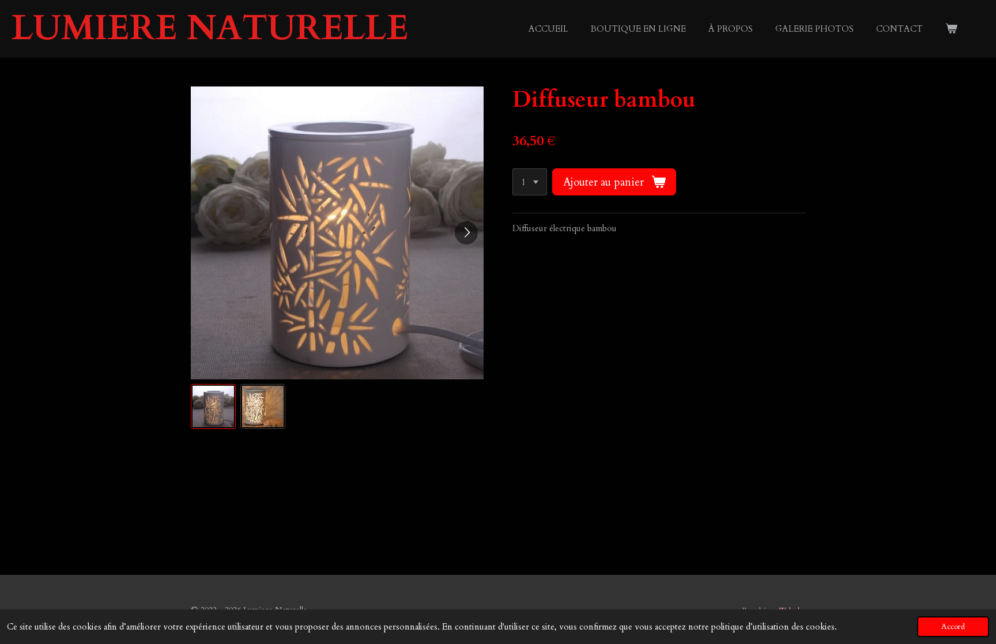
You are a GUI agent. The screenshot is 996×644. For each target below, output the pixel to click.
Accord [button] (953, 627)
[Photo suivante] (466, 232)
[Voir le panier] (951, 29)
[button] (213, 406)
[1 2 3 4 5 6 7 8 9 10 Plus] (529, 181)
